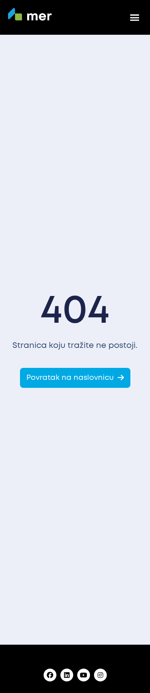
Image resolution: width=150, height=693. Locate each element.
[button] (134, 17)
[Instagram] (100, 675)
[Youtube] (83, 675)
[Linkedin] (66, 675)
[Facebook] (50, 675)
